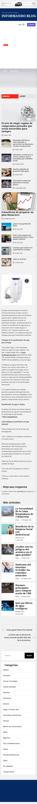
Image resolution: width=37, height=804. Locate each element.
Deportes (6, 692)
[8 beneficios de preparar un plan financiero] (18, 201)
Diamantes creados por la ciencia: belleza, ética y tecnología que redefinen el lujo (23, 157)
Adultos (6, 670)
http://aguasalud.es (10, 417)
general (6, 96)
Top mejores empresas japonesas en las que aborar (22, 182)
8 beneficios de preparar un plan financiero (18, 213)
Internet (6, 721)
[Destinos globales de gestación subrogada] (6, 172)
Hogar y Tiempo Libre (11, 709)
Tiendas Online (8, 772)
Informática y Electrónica (12, 715)
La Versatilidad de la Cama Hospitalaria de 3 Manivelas (24, 512)
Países (5, 749)
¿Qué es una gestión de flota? (22, 225)
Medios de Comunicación (12, 726)
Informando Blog (16, 16)
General (6, 704)
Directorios (7, 698)
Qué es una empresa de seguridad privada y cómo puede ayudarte (23, 237)
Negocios (6, 738)
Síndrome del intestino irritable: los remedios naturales (23, 570)
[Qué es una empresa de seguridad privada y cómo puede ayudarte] (6, 238)
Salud (5, 45)
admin (5, 71)
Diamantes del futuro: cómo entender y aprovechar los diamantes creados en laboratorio (23, 143)
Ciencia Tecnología (10, 681)
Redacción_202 (19, 538)
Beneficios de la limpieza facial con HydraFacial (24, 530)
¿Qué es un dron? (19, 259)
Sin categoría (8, 766)
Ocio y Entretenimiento (11, 743)
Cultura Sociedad (9, 687)
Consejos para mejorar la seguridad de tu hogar (22, 249)
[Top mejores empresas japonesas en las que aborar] (6, 184)
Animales (6, 675)
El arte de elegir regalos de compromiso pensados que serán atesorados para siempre (17, 127)
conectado (20, 491)
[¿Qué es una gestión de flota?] (6, 227)
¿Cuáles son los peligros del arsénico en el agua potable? (24, 550)
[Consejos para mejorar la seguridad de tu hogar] (6, 251)
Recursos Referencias (11, 755)
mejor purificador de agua (14, 353)
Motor (5, 732)
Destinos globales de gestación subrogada (21, 170)
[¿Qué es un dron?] (6, 262)
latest (22, 96)
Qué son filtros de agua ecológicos (23, 605)
